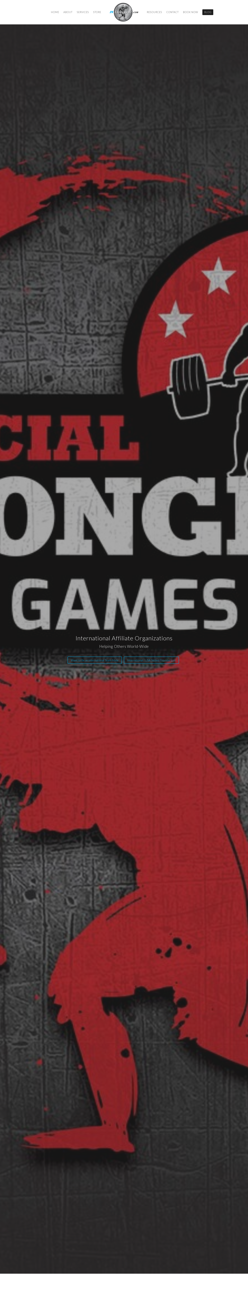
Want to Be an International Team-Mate (94, 660)
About (67, 12)
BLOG (207, 12)
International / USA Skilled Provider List (151, 660)
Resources (154, 12)
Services (83, 12)
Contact (172, 12)
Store (97, 12)
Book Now (190, 12)
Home (55, 12)
